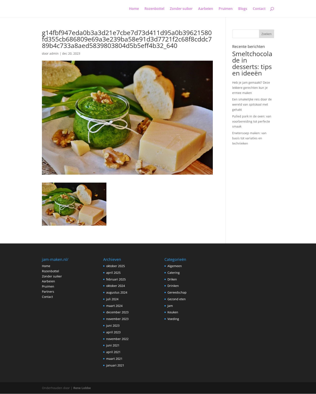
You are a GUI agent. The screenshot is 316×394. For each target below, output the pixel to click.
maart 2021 (114, 359)
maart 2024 (114, 306)
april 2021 (113, 352)
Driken (172, 279)
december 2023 (117, 312)
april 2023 (113, 332)
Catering (173, 273)
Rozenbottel (154, 9)
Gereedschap (177, 292)
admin (54, 53)
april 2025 (113, 273)
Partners (48, 291)
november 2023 (117, 319)
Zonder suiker (181, 9)
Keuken (172, 312)
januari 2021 (115, 365)
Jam (170, 306)
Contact (259, 9)
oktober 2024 (115, 286)
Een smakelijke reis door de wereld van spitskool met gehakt (252, 104)
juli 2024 (112, 299)
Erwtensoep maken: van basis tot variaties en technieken (249, 138)
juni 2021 (113, 345)
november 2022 (117, 339)
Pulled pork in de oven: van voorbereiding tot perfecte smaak (251, 121)
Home (134, 9)
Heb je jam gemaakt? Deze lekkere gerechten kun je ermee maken (251, 87)
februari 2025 (116, 279)
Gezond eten (176, 299)
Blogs (242, 9)
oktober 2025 (115, 266)
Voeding (173, 319)
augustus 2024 (116, 292)
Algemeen (174, 266)
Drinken (173, 286)
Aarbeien (205, 9)
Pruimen (226, 9)
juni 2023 (113, 325)
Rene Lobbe (82, 388)
